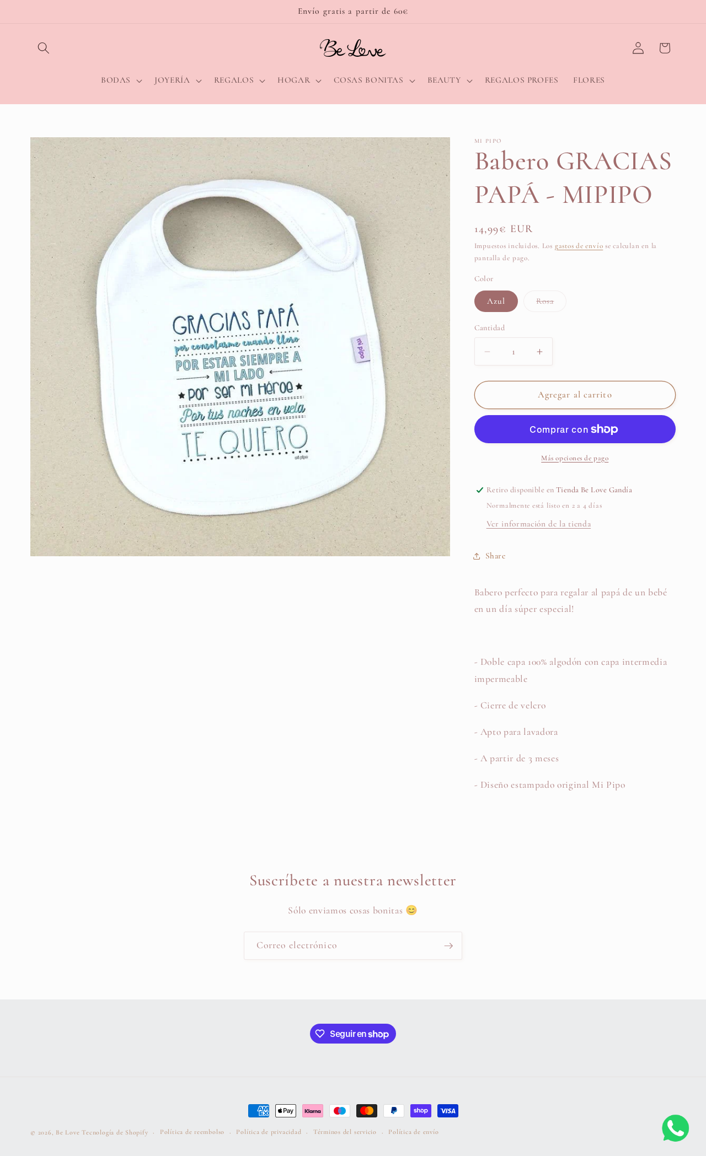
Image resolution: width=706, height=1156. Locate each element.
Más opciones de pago (574, 458)
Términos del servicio (345, 1132)
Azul (496, 301)
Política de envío (413, 1132)
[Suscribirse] (448, 946)
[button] (43, 48)
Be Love (67, 1132)
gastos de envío (579, 245)
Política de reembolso (192, 1132)
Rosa (551, 303)
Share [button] (495, 556)
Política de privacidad (268, 1132)
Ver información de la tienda (538, 524)
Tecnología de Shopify (115, 1132)
